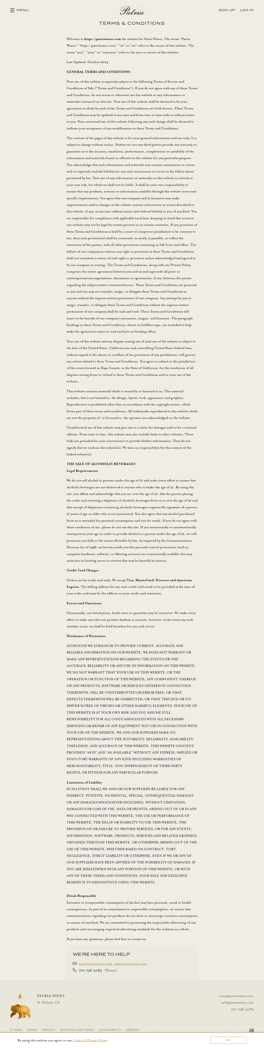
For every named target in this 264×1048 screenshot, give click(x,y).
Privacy (48, 1030)
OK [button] (228, 1040)
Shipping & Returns (77, 1030)
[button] (19, 10)
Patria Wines (132, 10)
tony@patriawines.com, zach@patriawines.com (113, 964)
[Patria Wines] (20, 1006)
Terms (32, 1030)
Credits (132, 1030)
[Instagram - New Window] (252, 1031)
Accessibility (109, 1030)
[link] (90, 1040)
